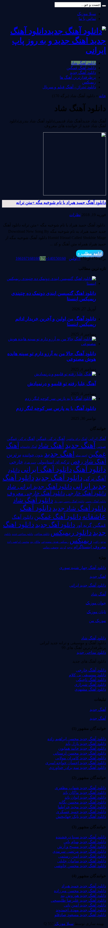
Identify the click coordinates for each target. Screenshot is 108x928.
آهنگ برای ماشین (76, 439)
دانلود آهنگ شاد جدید (79, 508)
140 (51, 258)
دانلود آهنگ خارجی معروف (36, 493)
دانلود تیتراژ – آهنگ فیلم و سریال (69, 87)
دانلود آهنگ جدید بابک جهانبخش (81, 816)
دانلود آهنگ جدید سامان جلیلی (81, 861)
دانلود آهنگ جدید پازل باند (85, 743)
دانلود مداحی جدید (22, 534)
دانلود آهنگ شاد (83, 63)
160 (63, 258)
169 (37, 258)
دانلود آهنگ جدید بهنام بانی (85, 842)
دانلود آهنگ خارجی (86, 493)
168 (31, 258)
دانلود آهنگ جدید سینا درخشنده (81, 837)
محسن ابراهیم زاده (18, 541)
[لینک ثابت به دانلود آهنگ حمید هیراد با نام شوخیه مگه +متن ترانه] (74, 194)
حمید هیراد (30, 462)
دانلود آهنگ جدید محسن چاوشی (80, 866)
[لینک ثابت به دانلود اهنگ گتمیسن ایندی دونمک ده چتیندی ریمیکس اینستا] (49, 283)
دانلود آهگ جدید (55, 524)
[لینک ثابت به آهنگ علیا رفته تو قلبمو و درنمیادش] (65, 374)
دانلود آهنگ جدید (83, 72)
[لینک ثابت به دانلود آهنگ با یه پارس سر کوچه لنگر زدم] (60, 398)
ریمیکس (89, 82)
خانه (102, 96)
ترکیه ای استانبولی (53, 462)
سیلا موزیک (86, 14)
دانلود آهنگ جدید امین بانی (85, 905)
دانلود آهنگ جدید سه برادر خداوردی (77, 767)
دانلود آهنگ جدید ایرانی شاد (39, 486)
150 (57, 258)
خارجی (16, 462)
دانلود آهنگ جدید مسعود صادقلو (80, 915)
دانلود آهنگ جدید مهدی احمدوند (81, 910)
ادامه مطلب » (90, 253)
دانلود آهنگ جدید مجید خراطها (82, 807)
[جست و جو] (104, 6)
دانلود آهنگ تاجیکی (91, 680)
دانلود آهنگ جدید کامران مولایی (80, 758)
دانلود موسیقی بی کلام (87, 675)
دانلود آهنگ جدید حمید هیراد (84, 886)
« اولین (74, 258)
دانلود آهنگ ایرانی (46, 469)
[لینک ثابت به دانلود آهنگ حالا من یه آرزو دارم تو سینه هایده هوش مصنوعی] (49, 344)
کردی (63, 547)
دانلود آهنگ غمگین (81, 68)
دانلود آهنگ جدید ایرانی (87, 585)
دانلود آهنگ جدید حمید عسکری (81, 812)
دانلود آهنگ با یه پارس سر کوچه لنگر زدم (56, 408)
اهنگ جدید (59, 454)
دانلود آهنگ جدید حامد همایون (82, 748)
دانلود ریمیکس (71, 532)
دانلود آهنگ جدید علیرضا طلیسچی (78, 900)
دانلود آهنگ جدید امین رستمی (82, 856)
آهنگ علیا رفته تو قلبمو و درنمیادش (61, 383)
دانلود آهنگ (89, 469)
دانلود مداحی (41, 534)
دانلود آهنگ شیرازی (90, 684)
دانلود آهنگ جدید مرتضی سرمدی (79, 851)
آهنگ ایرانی (97, 439)
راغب (96, 541)
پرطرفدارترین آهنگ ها (78, 77)
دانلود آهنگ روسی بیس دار (69, 501)
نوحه (70, 547)
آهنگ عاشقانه (28, 447)
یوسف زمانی (51, 547)
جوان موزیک (96, 603)
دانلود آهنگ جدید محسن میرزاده (80, 891)
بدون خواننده (32, 455)
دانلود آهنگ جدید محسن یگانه (82, 802)
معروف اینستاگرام (90, 547)
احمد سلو (81, 455)
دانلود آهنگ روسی (95, 501)
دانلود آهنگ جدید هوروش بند (83, 895)
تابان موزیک (96, 612)
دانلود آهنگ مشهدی (90, 689)
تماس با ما (87, 18)
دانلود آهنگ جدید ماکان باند (84, 792)
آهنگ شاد (51, 445)
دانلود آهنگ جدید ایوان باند (85, 797)
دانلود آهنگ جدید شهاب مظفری (80, 788)
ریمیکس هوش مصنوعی (55, 541)
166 (19, 258)
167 (25, 258)
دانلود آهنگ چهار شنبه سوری (82, 567)
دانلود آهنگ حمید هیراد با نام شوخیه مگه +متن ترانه (61, 202)
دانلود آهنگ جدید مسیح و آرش (81, 846)
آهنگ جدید (80, 445)
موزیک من (97, 620)
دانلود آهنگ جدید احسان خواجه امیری (75, 763)
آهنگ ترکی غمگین (50, 438)
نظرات (75, 215)
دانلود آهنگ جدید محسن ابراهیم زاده (76, 739)
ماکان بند (35, 541)
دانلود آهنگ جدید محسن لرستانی (79, 753)
